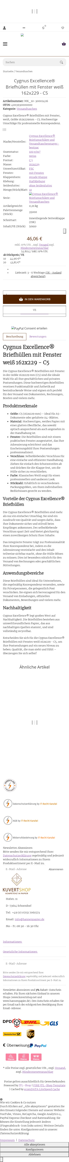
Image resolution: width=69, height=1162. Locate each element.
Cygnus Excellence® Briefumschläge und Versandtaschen (42, 139)
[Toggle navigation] (5, 44)
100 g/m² (34, 151)
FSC (31, 168)
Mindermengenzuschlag (35, 248)
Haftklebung (37, 181)
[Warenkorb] (64, 44)
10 (30, 189)
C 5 (31, 160)
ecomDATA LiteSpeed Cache (42, 1089)
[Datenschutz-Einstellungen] (1, 1159)
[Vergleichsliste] (43, 28)
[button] (23, 28)
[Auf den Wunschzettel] (4, 129)
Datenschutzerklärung (17, 855)
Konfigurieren (34, 1149)
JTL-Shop (25, 1085)
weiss (32, 156)
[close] (64, 231)
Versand (44, 244)
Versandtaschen (27, 108)
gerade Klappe (38, 177)
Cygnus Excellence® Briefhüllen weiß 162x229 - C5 (34, 753)
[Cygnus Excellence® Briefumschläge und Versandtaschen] (47, 197)
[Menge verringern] (35, 286)
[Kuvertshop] (34, 43)
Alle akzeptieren (34, 1144)
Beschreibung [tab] (14, 336)
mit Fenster (36, 173)
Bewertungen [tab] (37, 336)
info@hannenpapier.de (29, 919)
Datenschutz (26, 1140)
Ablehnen (35, 1154)
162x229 (34, 164)
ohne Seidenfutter (40, 185)
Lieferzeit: (38, 274)
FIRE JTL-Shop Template (49, 1085)
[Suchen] (63, 62)
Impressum (7, 1140)
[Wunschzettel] (62, 28)
